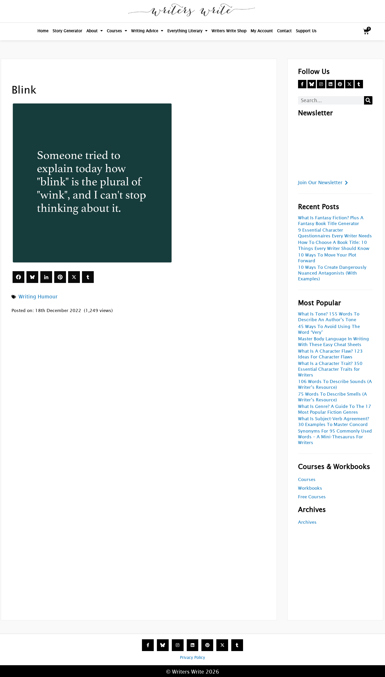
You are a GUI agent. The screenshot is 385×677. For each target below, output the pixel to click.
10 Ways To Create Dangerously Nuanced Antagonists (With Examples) (332, 273)
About (92, 31)
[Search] (368, 100)
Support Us (306, 31)
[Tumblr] (88, 277)
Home (42, 31)
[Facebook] (18, 277)
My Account (262, 31)
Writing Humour (38, 296)
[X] (74, 277)
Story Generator (67, 31)
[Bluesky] (32, 277)
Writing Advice (144, 31)
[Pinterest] (60, 277)
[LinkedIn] (46, 277)
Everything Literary (184, 31)
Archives (307, 522)
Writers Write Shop (229, 31)
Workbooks (310, 488)
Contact (284, 31)
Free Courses (312, 496)
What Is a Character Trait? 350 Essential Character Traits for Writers (330, 369)
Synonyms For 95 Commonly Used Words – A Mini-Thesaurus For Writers (335, 437)
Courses (114, 31)
